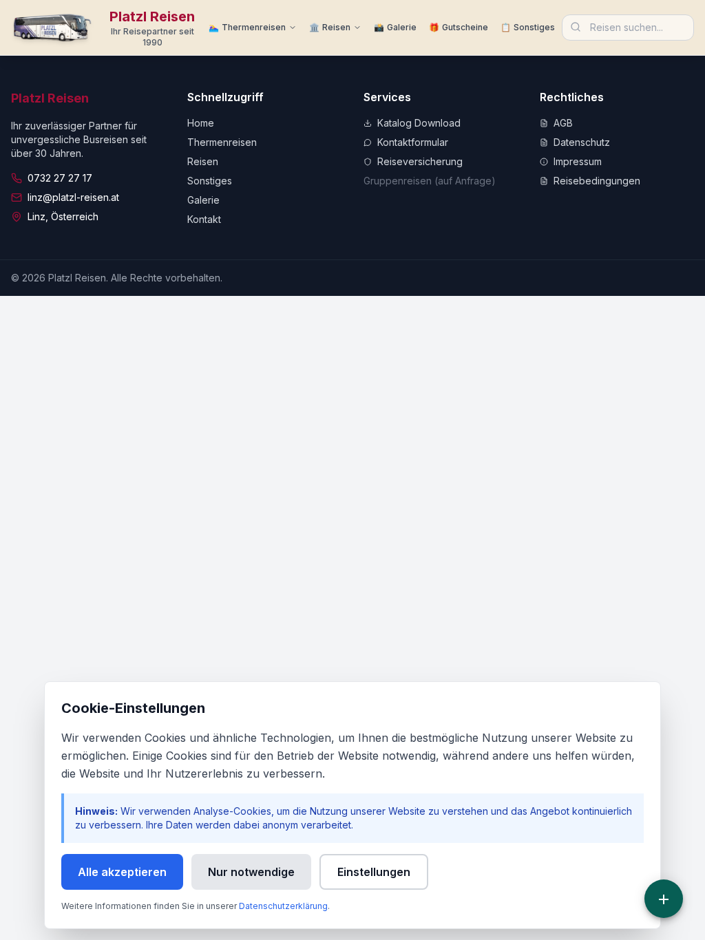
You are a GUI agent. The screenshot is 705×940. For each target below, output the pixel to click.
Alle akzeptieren (122, 872)
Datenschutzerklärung (283, 906)
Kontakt (204, 219)
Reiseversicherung (420, 161)
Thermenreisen (222, 142)
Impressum (578, 161)
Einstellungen (373, 872)
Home (200, 123)
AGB (563, 123)
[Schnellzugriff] (663, 898)
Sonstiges (209, 180)
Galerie (203, 200)
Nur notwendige (251, 872)
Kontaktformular (412, 142)
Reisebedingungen (597, 180)
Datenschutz (582, 142)
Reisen (202, 161)
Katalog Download (419, 123)
